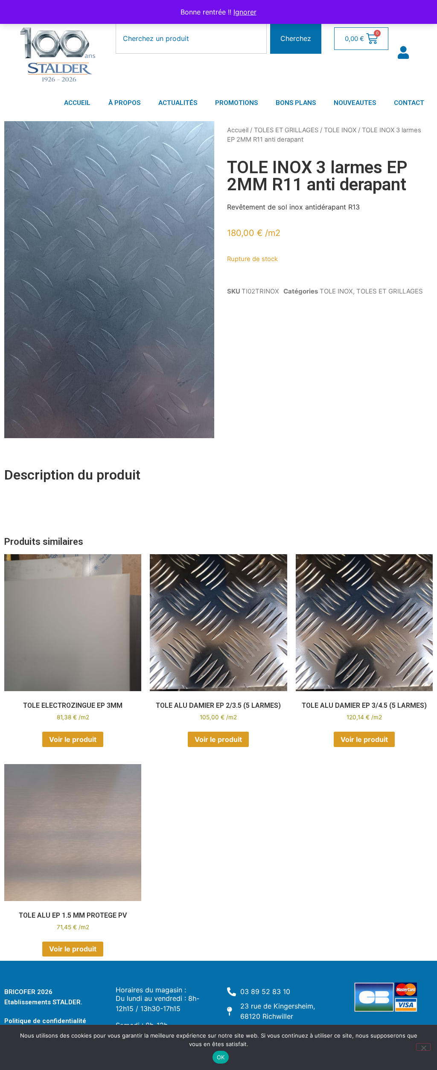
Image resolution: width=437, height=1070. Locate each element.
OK (221, 1057)
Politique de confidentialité (45, 1021)
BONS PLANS (296, 103)
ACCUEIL (77, 103)
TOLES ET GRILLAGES (286, 130)
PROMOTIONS (236, 103)
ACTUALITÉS (177, 103)
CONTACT (409, 103)
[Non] (423, 1047)
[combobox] (191, 38)
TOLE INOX (340, 130)
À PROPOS (124, 103)
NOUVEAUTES (355, 103)
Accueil (237, 130)
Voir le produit (72, 739)
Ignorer (244, 12)
